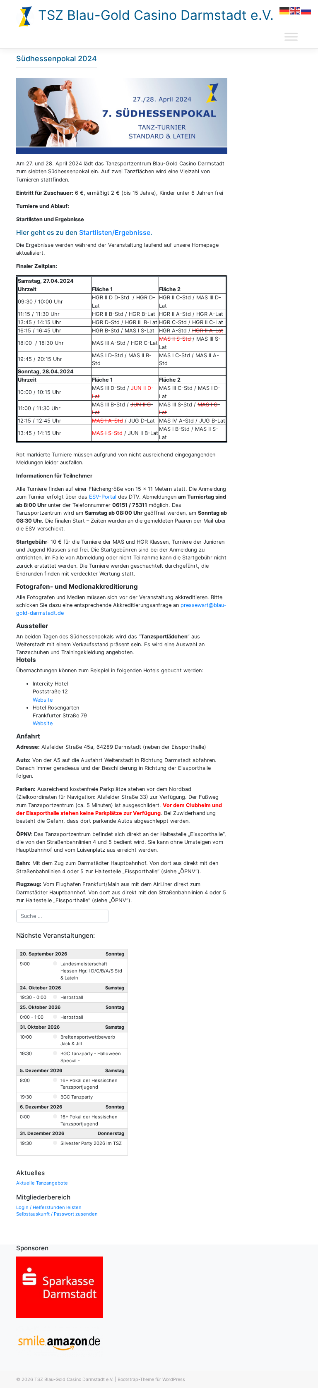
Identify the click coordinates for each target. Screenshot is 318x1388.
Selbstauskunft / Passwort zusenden (57, 1214)
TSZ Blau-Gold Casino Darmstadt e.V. (154, 15)
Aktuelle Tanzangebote (42, 1183)
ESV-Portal (102, 497)
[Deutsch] (284, 10)
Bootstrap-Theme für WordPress (151, 1379)
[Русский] (306, 10)
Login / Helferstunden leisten (49, 1207)
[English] (295, 10)
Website (43, 700)
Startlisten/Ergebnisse (114, 232)
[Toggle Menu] (291, 37)
